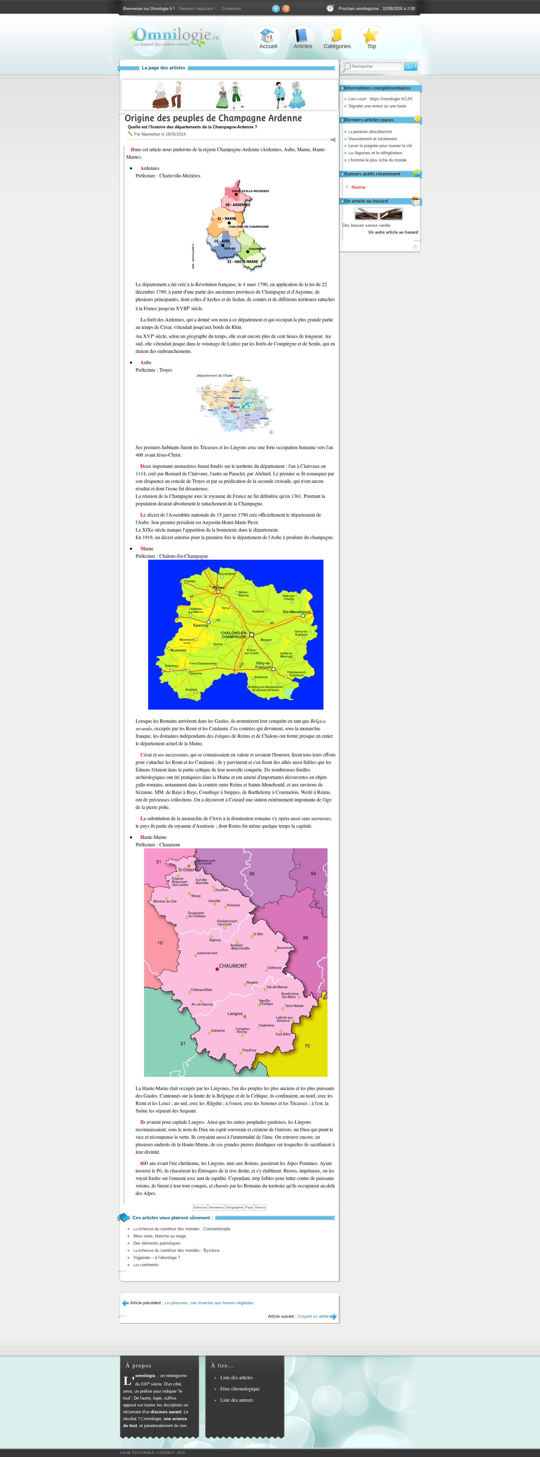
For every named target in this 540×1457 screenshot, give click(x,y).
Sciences (200, 1207)
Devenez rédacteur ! (197, 8)
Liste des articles (236, 1377)
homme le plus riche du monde (377, 160)
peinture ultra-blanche (370, 131)
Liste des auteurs (236, 1399)
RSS (181, 1453)
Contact (166, 1453)
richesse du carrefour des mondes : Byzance (176, 1250)
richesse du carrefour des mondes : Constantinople (181, 1229)
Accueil (268, 35)
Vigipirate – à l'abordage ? (156, 1257)
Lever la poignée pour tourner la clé (380, 145)
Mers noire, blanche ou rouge (159, 1236)
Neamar (359, 187)
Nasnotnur (151, 134)
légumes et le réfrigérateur (375, 153)
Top (371, 35)
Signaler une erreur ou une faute (377, 106)
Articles (302, 35)
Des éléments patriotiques (157, 1243)
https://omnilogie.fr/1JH (391, 99)
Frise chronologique (240, 1388)
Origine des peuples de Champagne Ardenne (213, 118)
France (260, 1207)
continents (146, 1264)
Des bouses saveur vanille (366, 225)
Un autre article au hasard (393, 232)
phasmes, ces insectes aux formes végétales (209, 1303)
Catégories (337, 35)
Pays (249, 1207)
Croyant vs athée (313, 1316)
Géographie (234, 1207)
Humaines (216, 1207)
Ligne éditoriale (137, 1453)
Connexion (231, 8)
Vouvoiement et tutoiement (372, 138)
